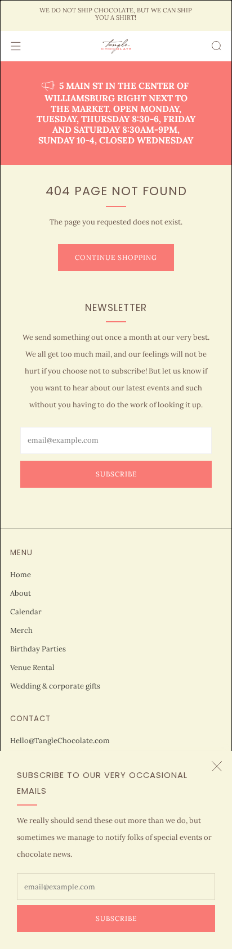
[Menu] (15, 46)
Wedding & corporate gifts (55, 686)
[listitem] (116, 15)
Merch (21, 630)
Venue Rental (32, 667)
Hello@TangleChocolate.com (60, 740)
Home (20, 574)
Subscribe (116, 918)
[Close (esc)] (217, 766)
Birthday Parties (38, 649)
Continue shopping (116, 257)
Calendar (26, 612)
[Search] (216, 45)
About (20, 593)
